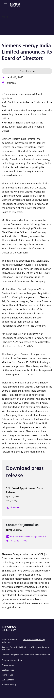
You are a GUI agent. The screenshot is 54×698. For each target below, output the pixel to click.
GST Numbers (8, 680)
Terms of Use (7, 675)
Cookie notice (8, 670)
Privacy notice (8, 665)
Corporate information (12, 660)
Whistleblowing (9, 684)
